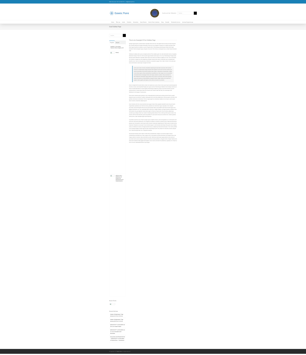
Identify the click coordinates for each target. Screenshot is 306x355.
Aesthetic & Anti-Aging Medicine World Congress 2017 (117, 47)
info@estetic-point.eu (130, 1)
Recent (117, 42)
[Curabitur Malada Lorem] (112, 305)
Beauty (117, 52)
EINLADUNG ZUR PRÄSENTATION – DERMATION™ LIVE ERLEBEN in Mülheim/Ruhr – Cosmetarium (117, 338)
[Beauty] (112, 52)
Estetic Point (119, 351)
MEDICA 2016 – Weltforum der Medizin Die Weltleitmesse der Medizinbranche (120, 178)
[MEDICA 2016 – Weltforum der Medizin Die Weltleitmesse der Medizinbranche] (112, 175)
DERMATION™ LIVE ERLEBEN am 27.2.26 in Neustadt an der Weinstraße (117, 331)
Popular (112, 42)
